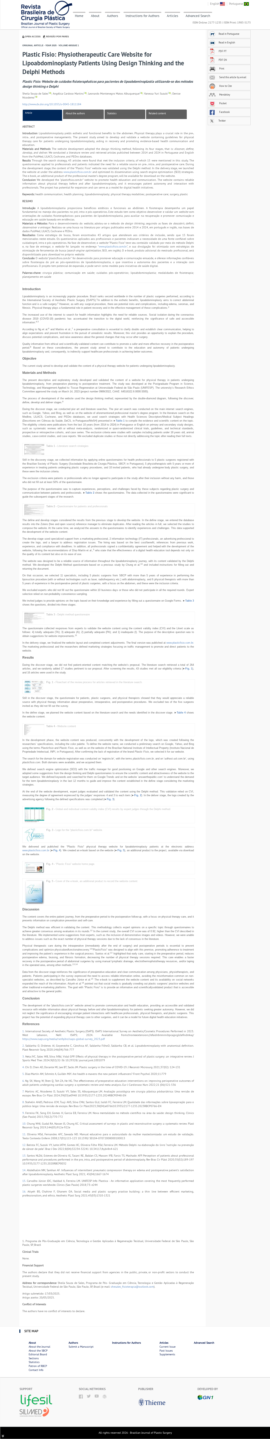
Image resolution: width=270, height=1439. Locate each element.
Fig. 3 (110, 799)
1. (23, 1031)
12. (24, 1145)
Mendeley (224, 94)
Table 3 (189, 600)
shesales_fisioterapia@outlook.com (132, 1286)
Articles (172, 16)
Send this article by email (232, 77)
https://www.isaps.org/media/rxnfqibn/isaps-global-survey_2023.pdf (63, 1039)
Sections (34, 1358)
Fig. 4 (56, 850)
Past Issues (166, 1350)
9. (23, 1113)
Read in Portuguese (229, 33)
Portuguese (236, 4)
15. (24, 1181)
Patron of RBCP (38, 1366)
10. (24, 1123)
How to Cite (225, 85)
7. (23, 1091)
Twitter (222, 120)
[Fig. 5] (34, 891)
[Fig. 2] (34, 814)
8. (23, 1102)
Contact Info (36, 1370)
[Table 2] (34, 509)
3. (23, 1056)
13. (24, 1155)
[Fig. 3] (34, 834)
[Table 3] (34, 618)
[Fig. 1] (34, 686)
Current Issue (168, 1346)
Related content (157, 113)
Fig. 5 (120, 850)
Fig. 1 (188, 668)
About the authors (75, 113)
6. (23, 1081)
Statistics (111, 113)
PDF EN (223, 59)
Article (28, 112)
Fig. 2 (137, 795)
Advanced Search (198, 16)
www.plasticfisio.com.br (77, 172)
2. (23, 1045)
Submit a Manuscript (81, 1346)
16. (24, 1191)
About (95, 16)
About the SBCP (38, 1350)
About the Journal (39, 1346)
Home (79, 16)
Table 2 (89, 492)
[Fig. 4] (34, 867)
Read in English (227, 42)
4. (23, 1067)
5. (23, 1074)
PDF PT (223, 51)
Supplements (167, 1354)
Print (221, 68)
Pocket (223, 103)
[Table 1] (34, 449)
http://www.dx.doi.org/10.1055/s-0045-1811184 (51, 104)
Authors (112, 16)
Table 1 (120, 420)
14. (24, 1170)
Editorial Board (38, 1354)
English (215, 4)
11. (24, 1134)
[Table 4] (34, 729)
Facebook (224, 111)
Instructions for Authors (142, 16)
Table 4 (181, 712)
